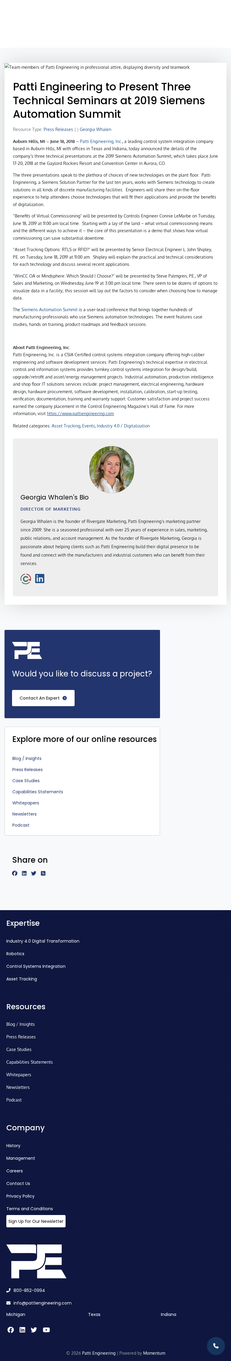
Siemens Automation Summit (49, 309)
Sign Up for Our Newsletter (35, 1221)
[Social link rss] (45, 873)
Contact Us (18, 1183)
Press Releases (58, 129)
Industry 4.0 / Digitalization (123, 425)
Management (20, 1158)
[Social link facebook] (17, 873)
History (13, 1146)
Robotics (15, 954)
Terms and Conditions (29, 1209)
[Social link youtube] (46, 1330)
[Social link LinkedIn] (40, 578)
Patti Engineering (99, 1353)
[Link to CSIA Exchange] (25, 578)
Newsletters (24, 814)
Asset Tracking (66, 425)
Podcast (20, 825)
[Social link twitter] (36, 873)
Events (88, 425)
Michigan (15, 1314)
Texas (94, 1314)
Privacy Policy (20, 1196)
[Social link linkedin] (26, 873)
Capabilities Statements (37, 792)
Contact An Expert (40, 698)
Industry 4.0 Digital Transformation (42, 941)
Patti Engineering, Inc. (101, 141)
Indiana (168, 1314)
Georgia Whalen (95, 129)
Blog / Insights (27, 758)
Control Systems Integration (36, 966)
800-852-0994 (29, 1290)
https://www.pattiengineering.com (80, 413)
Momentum (154, 1353)
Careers (14, 1171)
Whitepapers (25, 803)
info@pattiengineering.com (43, 1303)
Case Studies (26, 781)
